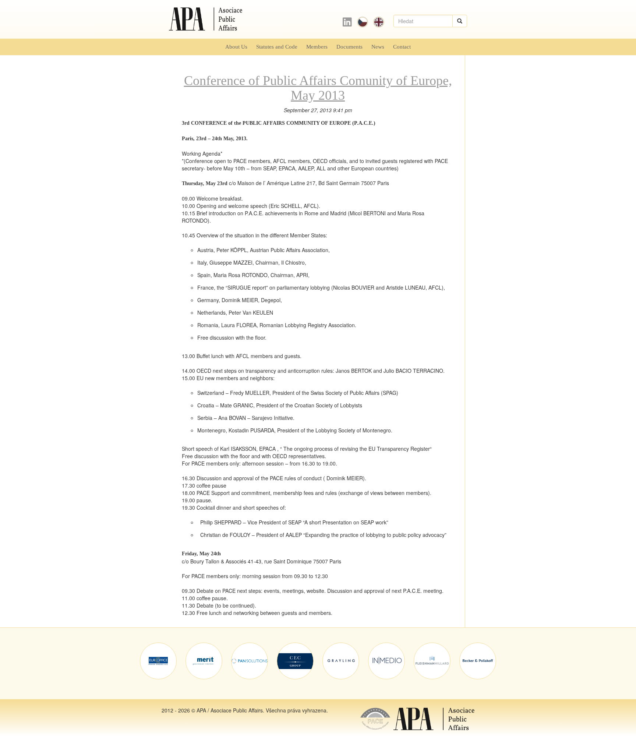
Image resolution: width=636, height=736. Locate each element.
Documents (349, 46)
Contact (402, 46)
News (377, 46)
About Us (236, 46)
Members (317, 46)
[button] (459, 21)
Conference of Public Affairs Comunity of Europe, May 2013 (318, 88)
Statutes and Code (276, 46)
